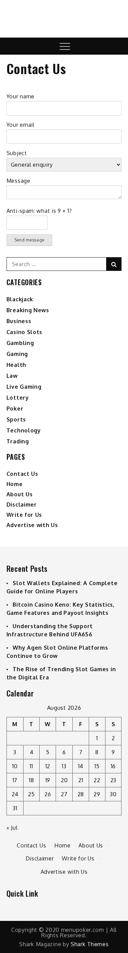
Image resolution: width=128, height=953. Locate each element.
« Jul (12, 827)
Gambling (20, 343)
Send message (29, 240)
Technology (23, 430)
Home (14, 484)
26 (47, 794)
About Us (19, 494)
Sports (16, 419)
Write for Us (24, 514)
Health (16, 364)
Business (18, 321)
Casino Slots (24, 332)
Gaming (17, 353)
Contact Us (22, 473)
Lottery (17, 397)
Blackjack (19, 299)
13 (64, 766)
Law (12, 375)
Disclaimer (21, 504)
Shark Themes (90, 944)
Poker (15, 408)
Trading (17, 441)
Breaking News (27, 310)
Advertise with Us (32, 525)
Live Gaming (24, 386)
